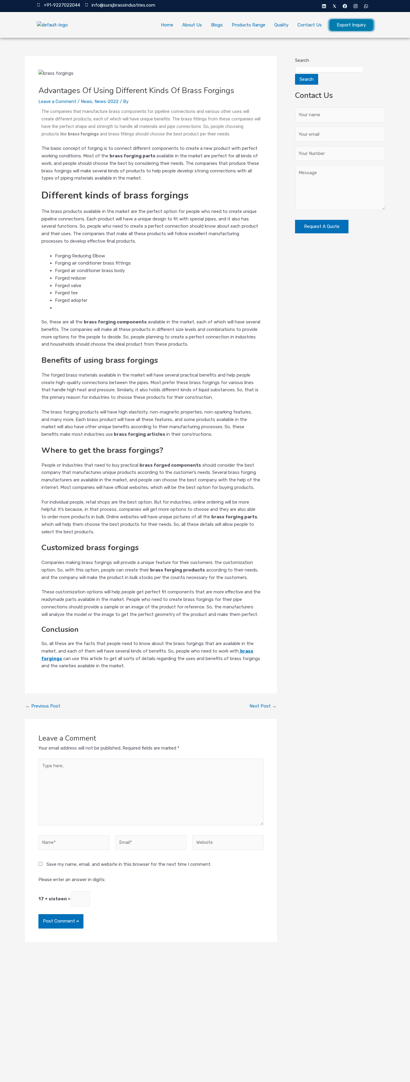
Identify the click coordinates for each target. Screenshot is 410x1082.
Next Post (262, 706)
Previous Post (43, 706)
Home (167, 25)
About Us (192, 25)
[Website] (228, 843)
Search (302, 60)
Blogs (217, 25)
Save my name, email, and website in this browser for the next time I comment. (129, 864)
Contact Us (309, 25)
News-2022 (107, 101)
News (86, 101)
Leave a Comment (57, 101)
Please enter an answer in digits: (71, 879)
